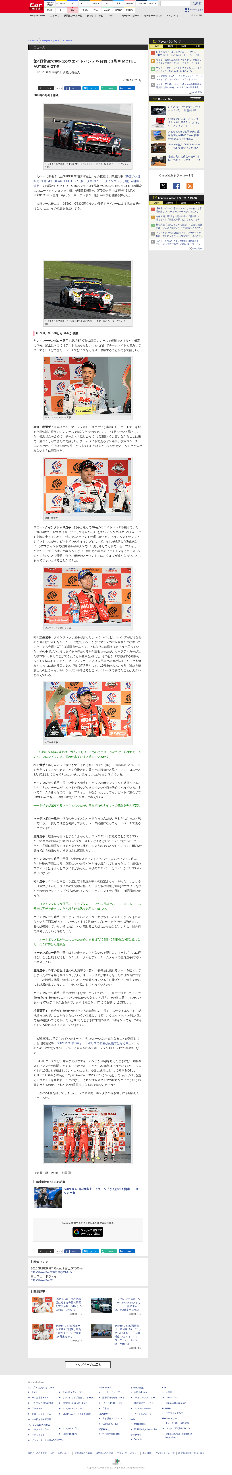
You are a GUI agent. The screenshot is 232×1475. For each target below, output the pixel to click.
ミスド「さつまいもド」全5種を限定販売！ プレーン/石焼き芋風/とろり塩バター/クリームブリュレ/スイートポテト (178, 244)
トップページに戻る (88, 1364)
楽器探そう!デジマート (113, 1397)
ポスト (49, 88)
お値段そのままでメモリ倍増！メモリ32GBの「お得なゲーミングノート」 (184, 122)
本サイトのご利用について (41, 1453)
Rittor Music (105, 1387)
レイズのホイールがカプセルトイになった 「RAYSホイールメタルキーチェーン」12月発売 (178, 55)
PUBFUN (166, 1408)
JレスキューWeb (142, 1408)
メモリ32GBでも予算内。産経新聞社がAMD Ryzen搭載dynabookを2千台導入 (184, 135)
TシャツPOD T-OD (112, 1403)
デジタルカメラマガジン (44, 1429)
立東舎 (105, 1408)
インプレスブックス (72, 1428)
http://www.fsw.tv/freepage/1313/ (51, 1271)
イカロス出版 (137, 1387)
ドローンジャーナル (41, 1414)
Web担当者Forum (40, 1397)
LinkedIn (129, 88)
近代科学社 (104, 1429)
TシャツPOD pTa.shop (178, 1423)
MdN (132, 1419)
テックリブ (135, 1435)
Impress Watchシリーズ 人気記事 (177, 197)
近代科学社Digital (111, 1434)
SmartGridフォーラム (73, 1392)
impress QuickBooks (176, 1403)
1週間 (183, 46)
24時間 (169, 46)
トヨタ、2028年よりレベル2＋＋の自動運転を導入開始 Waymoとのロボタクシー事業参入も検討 (179, 87)
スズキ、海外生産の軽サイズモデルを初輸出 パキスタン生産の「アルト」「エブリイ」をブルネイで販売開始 (179, 63)
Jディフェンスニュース (145, 1397)
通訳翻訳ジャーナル (144, 1403)
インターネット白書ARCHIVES (47, 1440)
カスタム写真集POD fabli (179, 1428)
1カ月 (197, 46)
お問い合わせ (64, 1453)
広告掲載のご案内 (83, 1453)
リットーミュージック (113, 1392)
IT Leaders (37, 1408)
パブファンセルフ (174, 1413)
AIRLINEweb (140, 1392)
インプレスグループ (165, 1453)
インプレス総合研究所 (42, 1403)
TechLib (138, 1439)
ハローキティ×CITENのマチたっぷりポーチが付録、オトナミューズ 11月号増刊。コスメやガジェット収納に (179, 236)
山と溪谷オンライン (112, 1418)
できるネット (38, 1435)
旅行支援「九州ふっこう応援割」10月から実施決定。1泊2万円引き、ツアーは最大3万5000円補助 (179, 227)
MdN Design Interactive (145, 1429)
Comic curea (172, 1397)
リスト (59, 88)
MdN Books (140, 1424)
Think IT (36, 1392)
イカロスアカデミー (144, 1414)
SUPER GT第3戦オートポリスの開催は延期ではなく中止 (94, 1043)
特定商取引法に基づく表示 (191, 1453)
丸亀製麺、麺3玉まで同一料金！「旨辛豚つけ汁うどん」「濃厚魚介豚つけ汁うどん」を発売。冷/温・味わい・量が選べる (178, 219)
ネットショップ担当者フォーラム (79, 1397)
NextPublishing (70, 1434)
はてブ (93, 88)
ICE (164, 1387)
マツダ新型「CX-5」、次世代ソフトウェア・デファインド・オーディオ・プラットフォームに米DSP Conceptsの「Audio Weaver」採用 (179, 79)
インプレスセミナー (72, 1408)
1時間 (156, 46)
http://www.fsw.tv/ (42, 1279)
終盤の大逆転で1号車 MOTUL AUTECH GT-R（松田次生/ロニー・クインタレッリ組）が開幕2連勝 (87, 181)
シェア (75, 88)
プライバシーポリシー (128, 1453)
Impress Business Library (75, 1403)
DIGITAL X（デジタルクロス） (77, 1414)
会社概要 (146, 1453)
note (111, 88)
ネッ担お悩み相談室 (41, 1419)
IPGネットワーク (170, 1418)
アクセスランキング (169, 41)
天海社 (169, 1392)
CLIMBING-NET (110, 1424)
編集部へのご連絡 (104, 1453)
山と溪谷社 (104, 1414)
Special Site (165, 99)
